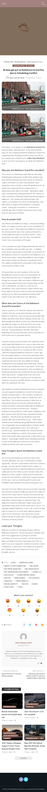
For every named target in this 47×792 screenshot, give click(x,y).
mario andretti (23, 581)
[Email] (42, 624)
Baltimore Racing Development (16, 572)
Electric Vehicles (10, 736)
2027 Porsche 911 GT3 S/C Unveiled (34, 713)
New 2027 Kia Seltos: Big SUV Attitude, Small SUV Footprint (34, 746)
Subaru (7, 738)
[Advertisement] (23, 31)
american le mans (26, 562)
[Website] (38, 663)
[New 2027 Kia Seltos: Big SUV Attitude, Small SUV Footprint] (34, 732)
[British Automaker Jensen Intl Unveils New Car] (12, 701)
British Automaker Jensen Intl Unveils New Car (12, 714)
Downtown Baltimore (26, 575)
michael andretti (11, 584)
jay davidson (34, 578)
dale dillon (8, 575)
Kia (42, 738)
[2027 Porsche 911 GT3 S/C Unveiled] (34, 701)
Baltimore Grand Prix (12, 569)
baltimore (34, 566)
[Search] (42, 3)
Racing (30, 65)
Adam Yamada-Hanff (17, 77)
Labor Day (8, 581)
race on (25, 584)
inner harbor (20, 578)
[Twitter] (30, 624)
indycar (7, 578)
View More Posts (23, 645)
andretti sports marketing (15, 566)
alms (13, 562)
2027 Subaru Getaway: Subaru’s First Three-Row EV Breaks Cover (11, 746)
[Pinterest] (36, 624)
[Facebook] (24, 624)
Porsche (30, 707)
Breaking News (19, 65)
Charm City (37, 572)
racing (34, 252)
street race (9, 587)
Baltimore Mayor (32, 569)
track (20, 587)
